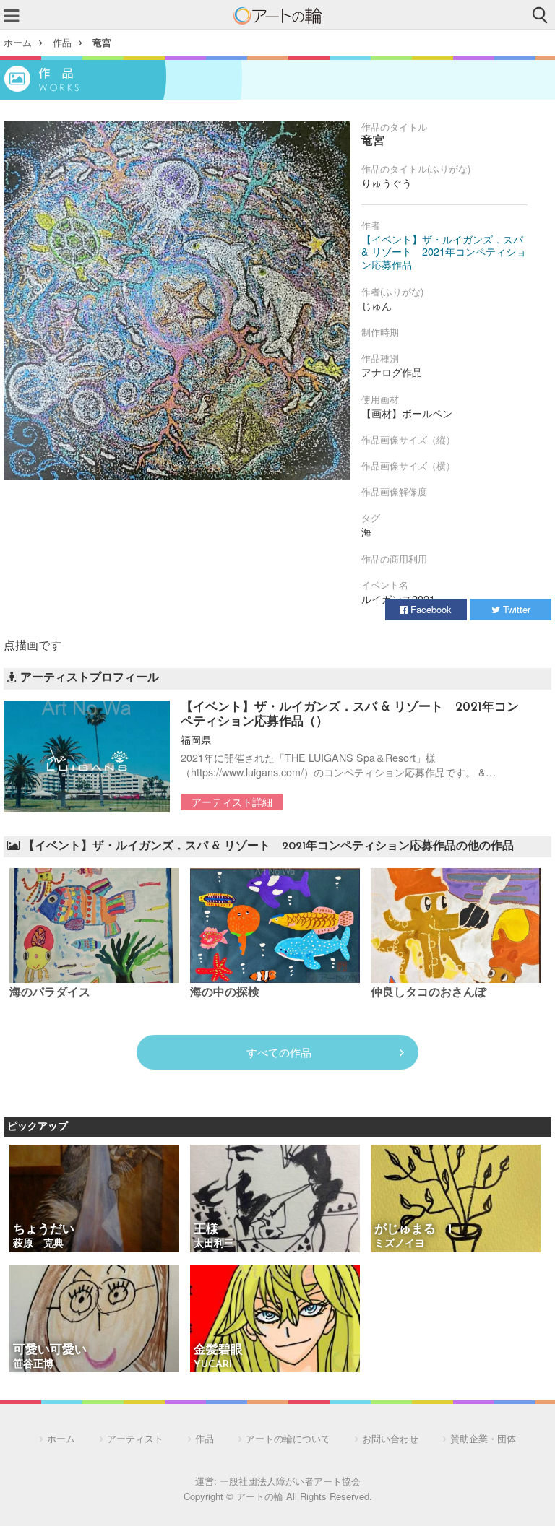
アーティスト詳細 (232, 801)
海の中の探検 (224, 993)
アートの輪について (288, 1438)
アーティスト (135, 1438)
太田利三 (214, 1244)
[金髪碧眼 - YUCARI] (275, 1320)
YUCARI (213, 1364)
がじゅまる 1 (413, 1229)
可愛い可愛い (50, 1350)
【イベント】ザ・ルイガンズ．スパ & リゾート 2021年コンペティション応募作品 (443, 252)
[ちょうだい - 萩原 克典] (94, 1199)
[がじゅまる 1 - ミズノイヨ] (456, 1199)
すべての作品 (278, 1051)
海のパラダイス (49, 993)
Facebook (430, 609)
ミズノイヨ (399, 1244)
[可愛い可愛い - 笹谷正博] (94, 1320)
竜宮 (101, 42)
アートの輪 (277, 16)
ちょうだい (43, 1229)
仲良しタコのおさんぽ (428, 993)
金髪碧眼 (218, 1350)
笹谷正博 (33, 1364)
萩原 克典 (38, 1244)
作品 (62, 42)
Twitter (515, 609)
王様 (206, 1229)
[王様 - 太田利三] (275, 1199)
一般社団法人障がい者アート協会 (290, 1481)
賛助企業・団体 (483, 1438)
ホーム (18, 42)
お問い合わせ (390, 1438)
